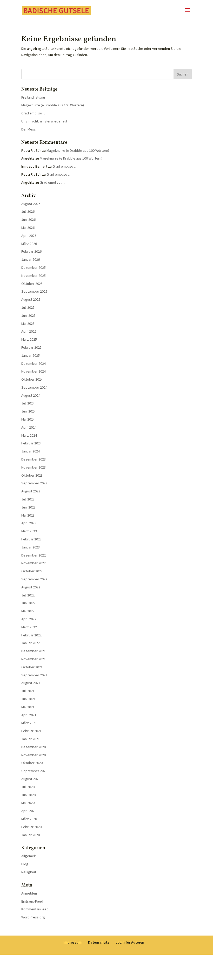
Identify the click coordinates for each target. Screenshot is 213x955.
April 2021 (28, 715)
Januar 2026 (30, 259)
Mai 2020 (28, 802)
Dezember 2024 (33, 363)
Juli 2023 (28, 499)
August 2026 (30, 203)
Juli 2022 (28, 595)
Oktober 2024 (32, 379)
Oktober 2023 (32, 475)
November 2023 (33, 467)
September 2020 (34, 770)
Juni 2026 (28, 219)
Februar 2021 (31, 731)
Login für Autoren (130, 942)
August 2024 (30, 395)
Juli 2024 (28, 403)
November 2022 (33, 563)
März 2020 (29, 818)
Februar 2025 (31, 347)
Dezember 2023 (33, 459)
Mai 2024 (28, 419)
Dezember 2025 (33, 267)
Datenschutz (98, 942)
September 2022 (34, 579)
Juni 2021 (28, 699)
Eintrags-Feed (32, 901)
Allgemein (29, 856)
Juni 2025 (28, 315)
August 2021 (30, 683)
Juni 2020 (28, 795)
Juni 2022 (28, 603)
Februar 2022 (31, 635)
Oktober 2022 (32, 571)
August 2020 (30, 779)
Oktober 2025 (32, 283)
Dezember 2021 (33, 651)
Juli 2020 (28, 787)
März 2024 (29, 435)
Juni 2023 (28, 507)
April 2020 (28, 810)
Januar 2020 (30, 835)
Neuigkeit (28, 872)
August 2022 (30, 587)
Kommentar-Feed (35, 909)
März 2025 (29, 339)
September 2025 (34, 291)
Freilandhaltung (33, 97)
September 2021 (34, 675)
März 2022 (29, 627)
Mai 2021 (28, 707)
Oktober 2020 (32, 762)
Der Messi (29, 129)
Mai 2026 (28, 227)
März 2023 (29, 531)
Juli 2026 (28, 211)
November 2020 (33, 755)
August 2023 (30, 491)
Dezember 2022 (33, 555)
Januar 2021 (30, 739)
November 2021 (33, 659)
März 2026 (29, 243)
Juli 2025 (28, 307)
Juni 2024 (28, 411)
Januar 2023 (30, 547)
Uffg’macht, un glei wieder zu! (44, 121)
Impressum (72, 942)
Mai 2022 (28, 611)
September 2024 (34, 387)
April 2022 (28, 619)
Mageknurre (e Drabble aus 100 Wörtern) (52, 105)
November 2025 (33, 275)
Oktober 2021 (32, 667)
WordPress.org (33, 917)
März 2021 (29, 722)
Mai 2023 (28, 515)
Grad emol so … (33, 113)
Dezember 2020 (33, 747)
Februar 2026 (31, 251)
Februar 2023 (31, 539)
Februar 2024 (31, 443)
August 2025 (30, 299)
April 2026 (28, 235)
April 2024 (28, 427)
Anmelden (29, 893)
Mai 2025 (28, 323)
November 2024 (33, 371)
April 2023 (28, 523)
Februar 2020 (31, 827)
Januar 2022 (30, 643)
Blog (24, 864)
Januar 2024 (30, 451)
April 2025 (28, 331)
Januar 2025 (30, 355)
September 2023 (34, 483)
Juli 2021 (28, 691)
